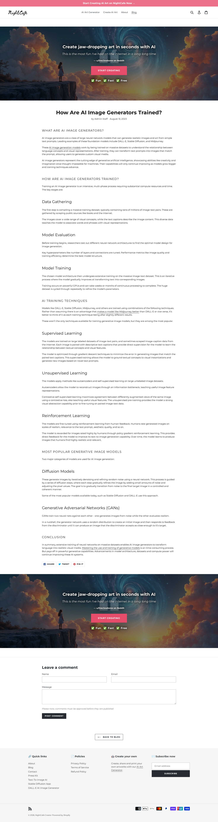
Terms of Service (80, 767)
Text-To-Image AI (37, 779)
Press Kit (33, 775)
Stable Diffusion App (39, 783)
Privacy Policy (78, 763)
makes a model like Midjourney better (118, 311)
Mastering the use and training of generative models (111, 547)
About (31, 763)
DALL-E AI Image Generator (43, 788)
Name (45, 674)
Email (114, 674)
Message (47, 687)
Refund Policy (78, 771)
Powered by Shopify (61, 815)
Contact (32, 771)
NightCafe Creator (43, 815)
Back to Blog (111, 737)
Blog (30, 767)
